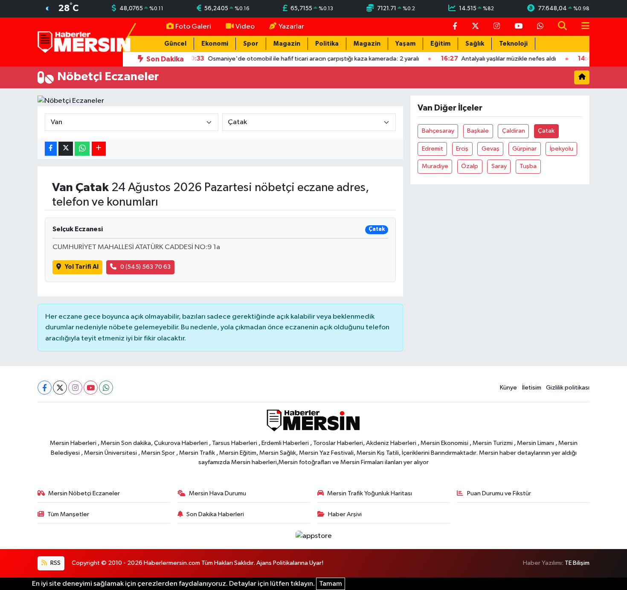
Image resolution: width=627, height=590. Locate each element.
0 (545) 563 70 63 (145, 267)
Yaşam (405, 44)
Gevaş (490, 148)
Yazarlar (291, 26)
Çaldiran (513, 131)
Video (245, 26)
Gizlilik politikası (567, 387)
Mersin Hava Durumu (217, 493)
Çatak (546, 131)
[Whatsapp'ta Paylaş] (82, 149)
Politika (327, 44)
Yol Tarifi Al (82, 267)
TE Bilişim (577, 563)
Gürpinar (524, 148)
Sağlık (474, 44)
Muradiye (435, 166)
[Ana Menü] (581, 26)
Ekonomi (214, 44)
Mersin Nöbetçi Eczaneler (84, 493)
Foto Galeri (193, 26)
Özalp (469, 166)
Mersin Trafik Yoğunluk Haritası (369, 493)
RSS (55, 563)
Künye (508, 387)
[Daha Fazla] (99, 149)
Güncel (175, 44)
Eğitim (440, 44)
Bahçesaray (438, 131)
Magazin (286, 44)
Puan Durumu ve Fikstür (499, 493)
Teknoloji (513, 44)
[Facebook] (45, 388)
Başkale (478, 131)
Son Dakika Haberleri (215, 514)
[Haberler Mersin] (84, 41)
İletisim (531, 387)
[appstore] (313, 536)
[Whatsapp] (106, 388)
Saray (499, 166)
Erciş (462, 148)
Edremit (432, 148)
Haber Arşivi (345, 514)
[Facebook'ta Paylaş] (51, 149)
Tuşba (528, 166)
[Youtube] (91, 388)
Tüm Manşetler (68, 514)
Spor (250, 44)
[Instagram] (75, 388)
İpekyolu (561, 148)
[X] (60, 388)
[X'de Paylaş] (65, 149)
